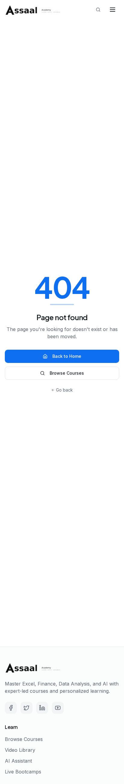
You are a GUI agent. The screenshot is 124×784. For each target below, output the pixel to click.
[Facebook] (11, 708)
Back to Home (66, 356)
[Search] (98, 9)
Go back (64, 389)
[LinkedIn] (42, 708)
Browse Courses (67, 373)
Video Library (20, 750)
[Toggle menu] (112, 9)
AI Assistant (18, 761)
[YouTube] (58, 708)
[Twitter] (26, 708)
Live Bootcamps (23, 772)
